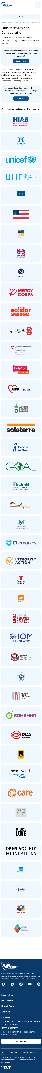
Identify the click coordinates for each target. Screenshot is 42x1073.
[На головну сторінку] (6, 7)
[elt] (6, 1068)
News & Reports (8, 1006)
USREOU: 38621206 (9, 1028)
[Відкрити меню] (38, 5)
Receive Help (7, 995)
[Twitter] (21, 985)
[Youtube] (30, 985)
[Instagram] (12, 985)
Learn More (21, 61)
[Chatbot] (39, 985)
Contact (21, 98)
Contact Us (21, 1041)
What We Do (7, 1000)
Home (3, 22)
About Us (11, 22)
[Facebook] (3, 985)
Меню (21, 16)
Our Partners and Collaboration (28, 22)
